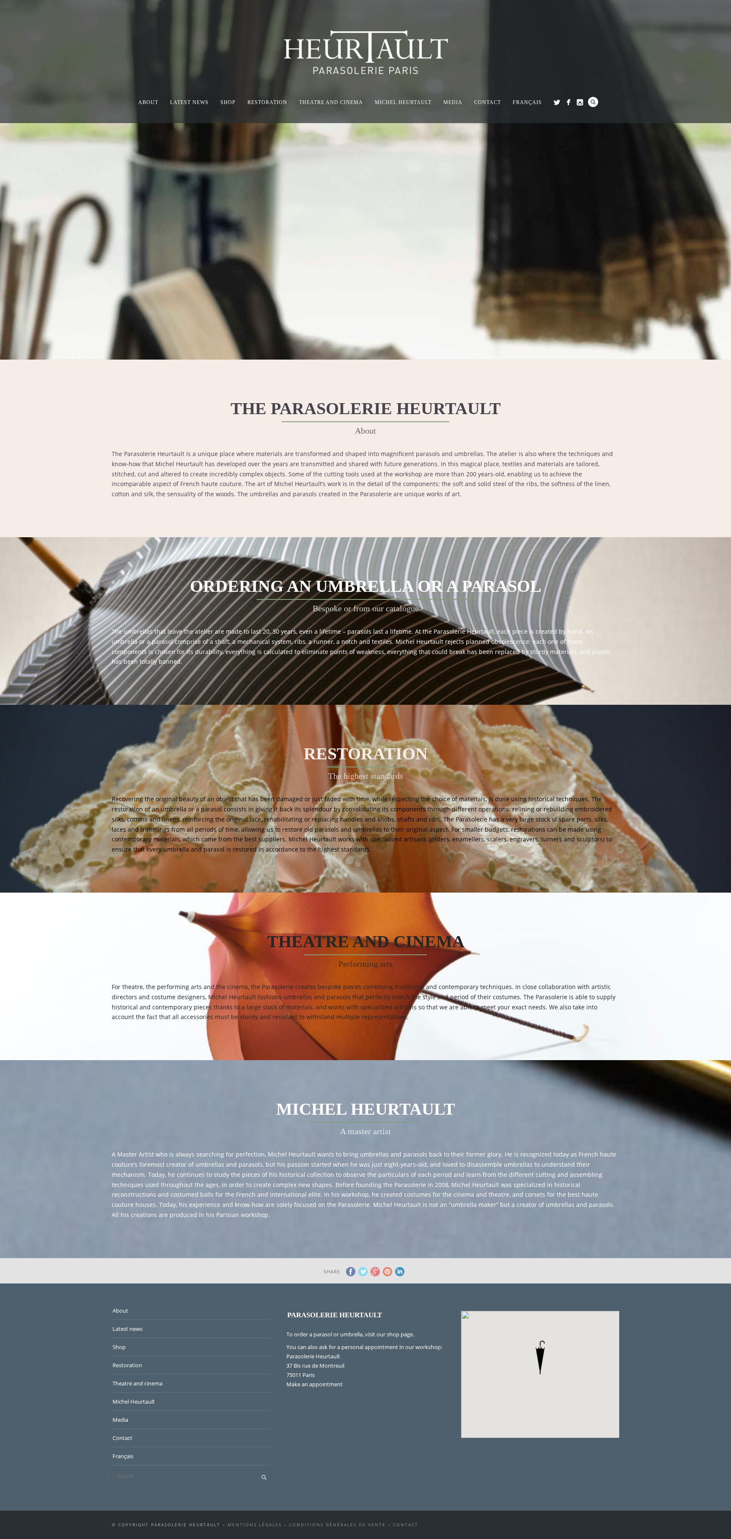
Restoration (267, 102)
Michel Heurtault (403, 102)
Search (593, 102)
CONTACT (405, 1525)
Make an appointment (314, 1384)
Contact (487, 102)
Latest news (189, 102)
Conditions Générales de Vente (337, 1525)
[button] (540, 1357)
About (148, 102)
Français (527, 102)
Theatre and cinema (331, 102)
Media (452, 102)
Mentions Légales (255, 1525)
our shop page (394, 1334)
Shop (228, 102)
